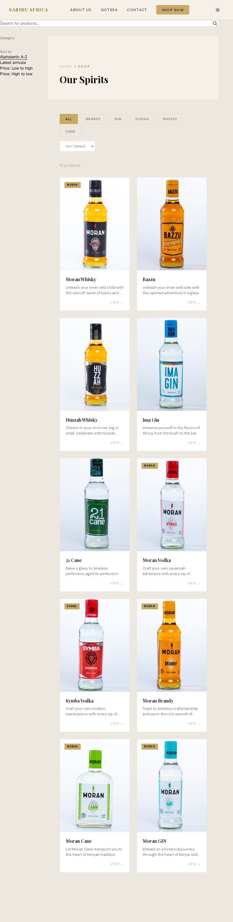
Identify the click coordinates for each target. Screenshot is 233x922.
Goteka (109, 9)
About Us (80, 9)
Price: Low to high (16, 68)
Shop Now (173, 10)
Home (66, 66)
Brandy (93, 119)
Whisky (170, 119)
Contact (137, 9)
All (68, 119)
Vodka (142, 119)
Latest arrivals (13, 62)
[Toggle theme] (217, 10)
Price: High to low (16, 73)
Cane (70, 131)
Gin (118, 119)
